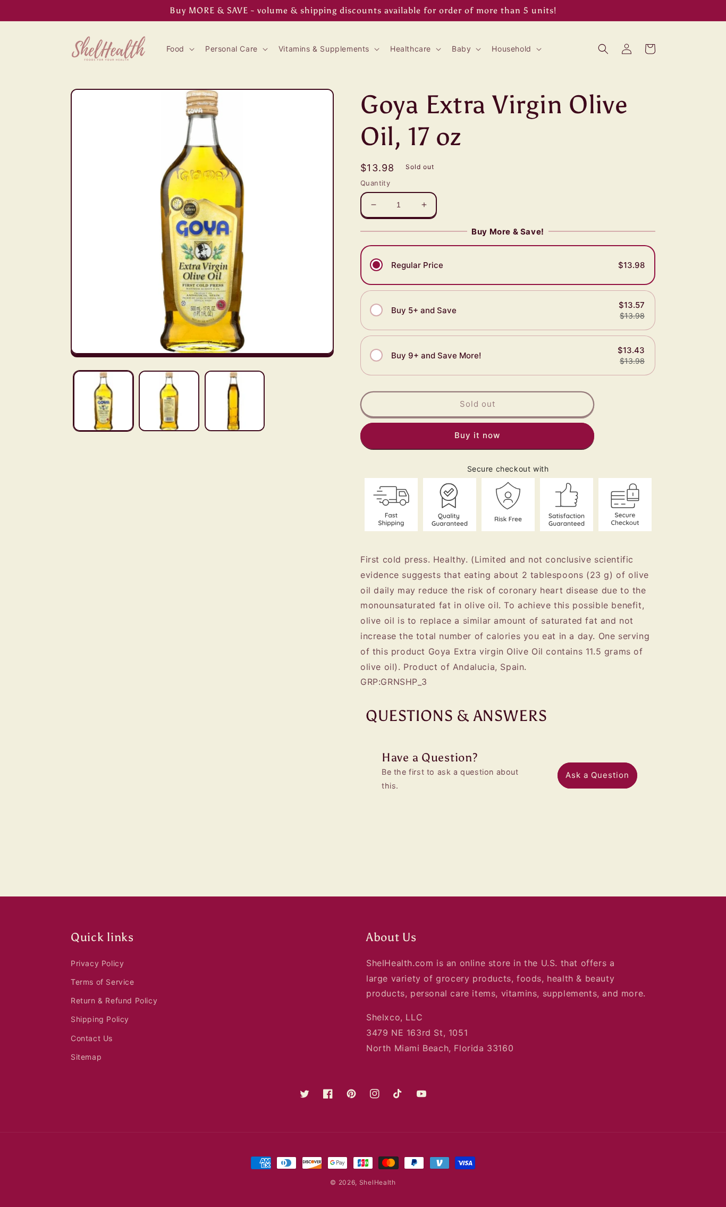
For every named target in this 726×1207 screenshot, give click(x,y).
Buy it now (477, 435)
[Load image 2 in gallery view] (169, 401)
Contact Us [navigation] (92, 1038)
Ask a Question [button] (597, 775)
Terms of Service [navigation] (102, 981)
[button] (179, 49)
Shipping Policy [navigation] (100, 1019)
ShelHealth (377, 1182)
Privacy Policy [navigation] (97, 963)
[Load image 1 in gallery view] (103, 401)
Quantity (375, 183)
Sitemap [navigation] (86, 1056)
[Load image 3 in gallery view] (235, 401)
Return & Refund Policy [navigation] (114, 1000)
